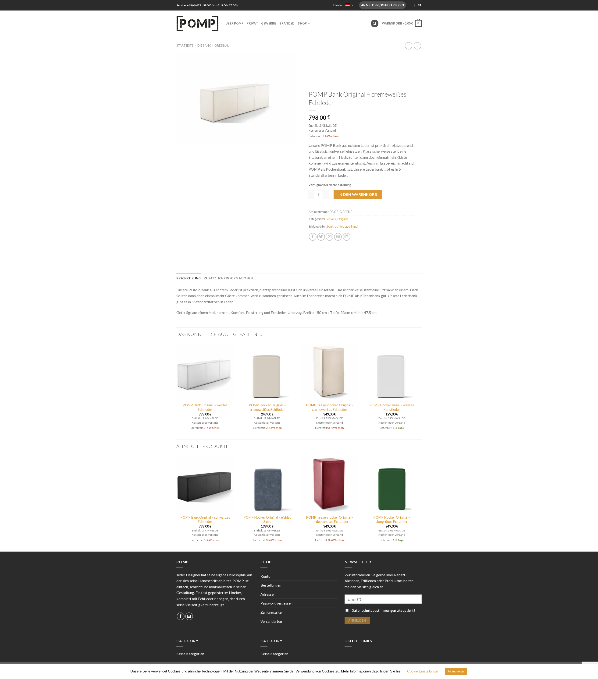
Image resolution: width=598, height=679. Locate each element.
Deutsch (338, 5)
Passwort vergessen (276, 603)
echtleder (341, 226)
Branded (287, 23)
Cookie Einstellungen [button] (423, 671)
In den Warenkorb (357, 194)
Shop (302, 23)
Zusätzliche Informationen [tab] (228, 278)
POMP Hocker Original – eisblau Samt (267, 519)
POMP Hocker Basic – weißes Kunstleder (391, 407)
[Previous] (176, 390)
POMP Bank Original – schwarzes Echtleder (205, 519)
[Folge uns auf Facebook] (414, 5)
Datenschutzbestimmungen (374, 610)
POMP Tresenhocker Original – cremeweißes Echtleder (329, 407)
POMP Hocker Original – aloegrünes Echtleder (391, 519)
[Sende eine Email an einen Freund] (329, 237)
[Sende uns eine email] (419, 5)
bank (330, 226)
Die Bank (204, 45)
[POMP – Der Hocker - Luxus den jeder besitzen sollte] (197, 23)
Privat (252, 23)
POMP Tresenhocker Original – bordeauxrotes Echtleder (329, 519)
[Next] (420, 390)
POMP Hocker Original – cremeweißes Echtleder (267, 407)
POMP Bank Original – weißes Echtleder (205, 407)
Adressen (267, 594)
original (353, 226)
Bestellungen (270, 585)
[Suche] (374, 23)
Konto (265, 576)
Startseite (184, 45)
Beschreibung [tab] (188, 278)
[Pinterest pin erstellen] (338, 237)
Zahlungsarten (271, 612)
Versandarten (271, 621)
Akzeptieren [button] (456, 671)
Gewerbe (268, 23)
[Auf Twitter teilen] (321, 237)
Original (221, 45)
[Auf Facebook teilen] (313, 237)
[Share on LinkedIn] (346, 237)
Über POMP (234, 23)
